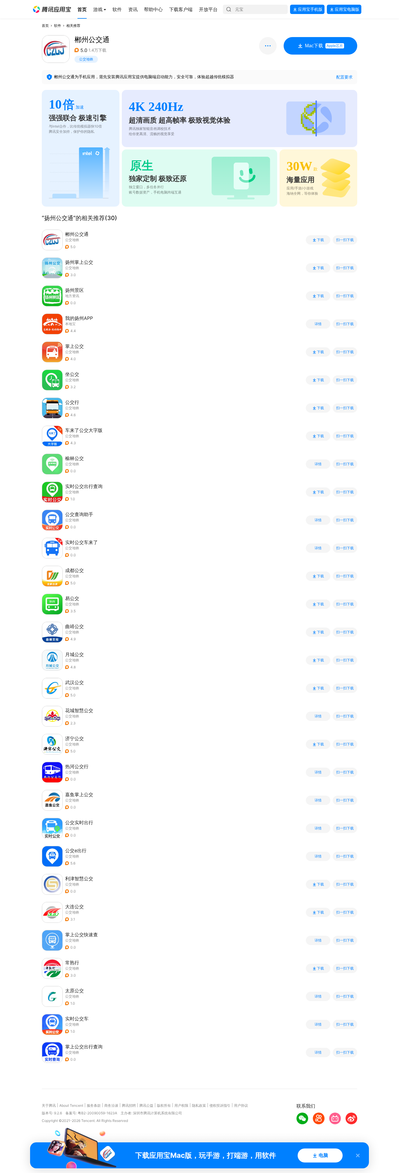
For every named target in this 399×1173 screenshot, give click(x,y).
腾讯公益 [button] (146, 1105)
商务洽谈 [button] (111, 1105)
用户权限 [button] (181, 1105)
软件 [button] (57, 25)
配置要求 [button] (344, 76)
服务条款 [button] (94, 1105)
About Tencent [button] (71, 1105)
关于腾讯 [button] (49, 1105)
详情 (318, 324)
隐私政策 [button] (199, 1105)
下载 (320, 240)
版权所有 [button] (164, 1105)
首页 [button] (45, 25)
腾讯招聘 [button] (129, 1105)
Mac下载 (324, 45)
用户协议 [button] (241, 1105)
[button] (52, 9)
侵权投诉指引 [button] (219, 1105)
